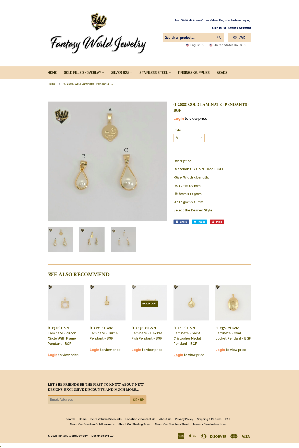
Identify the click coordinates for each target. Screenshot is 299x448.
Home (52, 83)
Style (177, 130)
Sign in (217, 27)
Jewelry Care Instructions (209, 424)
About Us (165, 419)
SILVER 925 (120, 72)
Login (179, 118)
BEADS (222, 72)
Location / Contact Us (140, 419)
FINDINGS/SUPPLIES (194, 72)
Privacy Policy (184, 419)
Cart (242, 37)
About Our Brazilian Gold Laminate (92, 424)
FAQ (227, 419)
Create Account (239, 27)
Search (70, 419)
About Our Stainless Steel (172, 424)
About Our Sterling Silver (134, 424)
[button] (195, 45)
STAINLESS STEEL (154, 72)
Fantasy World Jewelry (73, 435)
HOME (52, 72)
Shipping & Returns (209, 419)
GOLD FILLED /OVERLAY (83, 72)
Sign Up (138, 400)
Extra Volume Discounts (106, 419)
